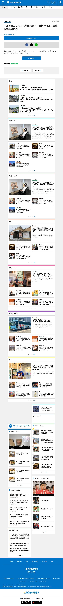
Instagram (54, 3)
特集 (50, 7)
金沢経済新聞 (14, 2)
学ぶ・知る (44, 7)
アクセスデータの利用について (43, 578)
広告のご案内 (23, 581)
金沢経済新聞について (9, 578)
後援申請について (33, 581)
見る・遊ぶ (20, 7)
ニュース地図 (7, 21)
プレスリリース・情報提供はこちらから (25, 578)
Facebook (48, 3)
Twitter (51, 3)
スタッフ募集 (43, 581)
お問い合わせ (57, 578)
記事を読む (31, 58)
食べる (13, 7)
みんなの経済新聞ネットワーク (31, 592)
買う (27, 7)
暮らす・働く (34, 7)
